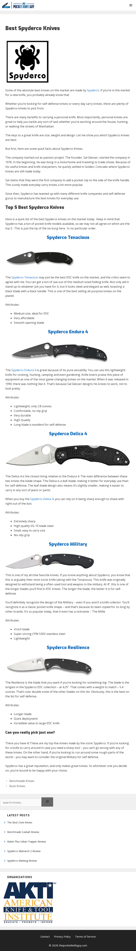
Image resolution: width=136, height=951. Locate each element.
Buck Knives (17, 786)
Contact (45, 936)
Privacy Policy (62, 936)
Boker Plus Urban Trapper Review (26, 841)
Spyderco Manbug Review (22, 860)
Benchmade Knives (21, 781)
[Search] (47, 802)
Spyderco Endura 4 (68, 332)
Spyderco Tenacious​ (68, 237)
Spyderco (93, 90)
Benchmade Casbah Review (23, 832)
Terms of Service (85, 936)
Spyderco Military (68, 544)
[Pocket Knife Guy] (18, 5)
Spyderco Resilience (68, 647)
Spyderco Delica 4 (68, 434)
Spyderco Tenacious (24, 277)
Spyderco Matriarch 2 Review (24, 851)
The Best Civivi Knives (19, 822)
